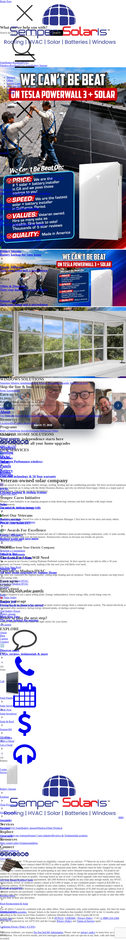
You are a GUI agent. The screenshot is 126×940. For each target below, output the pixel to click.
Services (11, 77)
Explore (11, 92)
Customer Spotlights (66, 415)
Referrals (11, 89)
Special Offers (50, 430)
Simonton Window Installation (16, 383)
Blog (12, 423)
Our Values (6, 415)
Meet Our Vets (14, 86)
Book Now (6, 1)
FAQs (33, 423)
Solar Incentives (23, 430)
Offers (10, 80)
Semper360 (37, 430)
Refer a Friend (7, 430)
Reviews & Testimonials (24, 415)
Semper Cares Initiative (89, 415)
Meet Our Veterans (46, 415)
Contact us (5, 438)
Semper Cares (14, 83)
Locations (5, 423)
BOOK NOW (56, 178)
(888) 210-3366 (8, 446)
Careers (15, 438)
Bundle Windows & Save (75, 383)
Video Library (22, 423)
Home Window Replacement (47, 383)
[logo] (59, 46)
